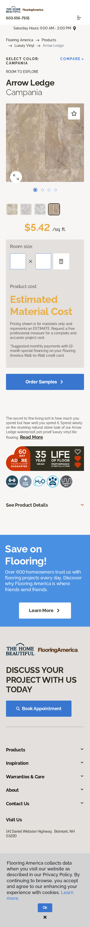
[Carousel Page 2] (42, 190)
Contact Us (17, 803)
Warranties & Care (25, 776)
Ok (45, 908)
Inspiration (17, 763)
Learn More (41, 610)
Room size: (21, 246)
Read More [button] (31, 437)
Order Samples (41, 381)
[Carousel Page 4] (55, 190)
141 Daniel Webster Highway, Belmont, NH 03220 (40, 833)
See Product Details (27, 505)
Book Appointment (42, 708)
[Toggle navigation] (79, 18)
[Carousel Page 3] (49, 190)
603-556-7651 (18, 18)
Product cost (23, 286)
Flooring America (19, 40)
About (12, 790)
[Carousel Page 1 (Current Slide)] (35, 190)
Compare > (72, 59)
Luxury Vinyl (24, 46)
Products (49, 40)
